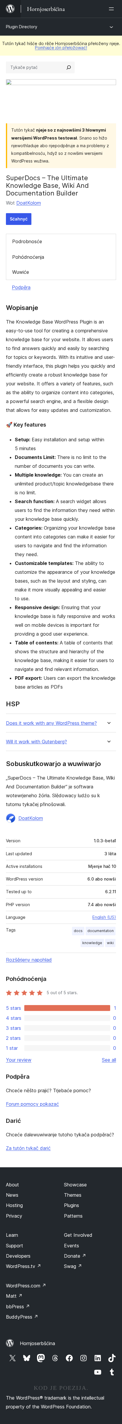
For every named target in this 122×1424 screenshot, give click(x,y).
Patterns (73, 1216)
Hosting (14, 1205)
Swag (73, 1266)
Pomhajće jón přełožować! (61, 47)
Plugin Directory (21, 26)
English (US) (104, 917)
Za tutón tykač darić (28, 1148)
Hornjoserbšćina (37, 1343)
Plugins (71, 1205)
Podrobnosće (27, 241)
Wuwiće (20, 272)
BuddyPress (22, 1317)
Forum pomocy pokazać (32, 1104)
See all (109, 1060)
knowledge (92, 943)
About (12, 1185)
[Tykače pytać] (69, 67)
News (12, 1195)
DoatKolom (28, 203)
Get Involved (78, 1235)
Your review (18, 1060)
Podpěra (21, 287)
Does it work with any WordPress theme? (51, 723)
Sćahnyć (19, 218)
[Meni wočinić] (112, 9)
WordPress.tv (23, 1266)
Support (14, 1246)
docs (78, 931)
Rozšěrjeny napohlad (29, 960)
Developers (18, 1256)
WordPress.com (26, 1286)
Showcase (75, 1185)
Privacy (14, 1216)
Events (71, 1246)
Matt (14, 1296)
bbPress (18, 1306)
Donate (75, 1256)
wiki (110, 943)
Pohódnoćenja (28, 257)
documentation (100, 931)
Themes (72, 1195)
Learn (12, 1235)
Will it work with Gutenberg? (36, 742)
